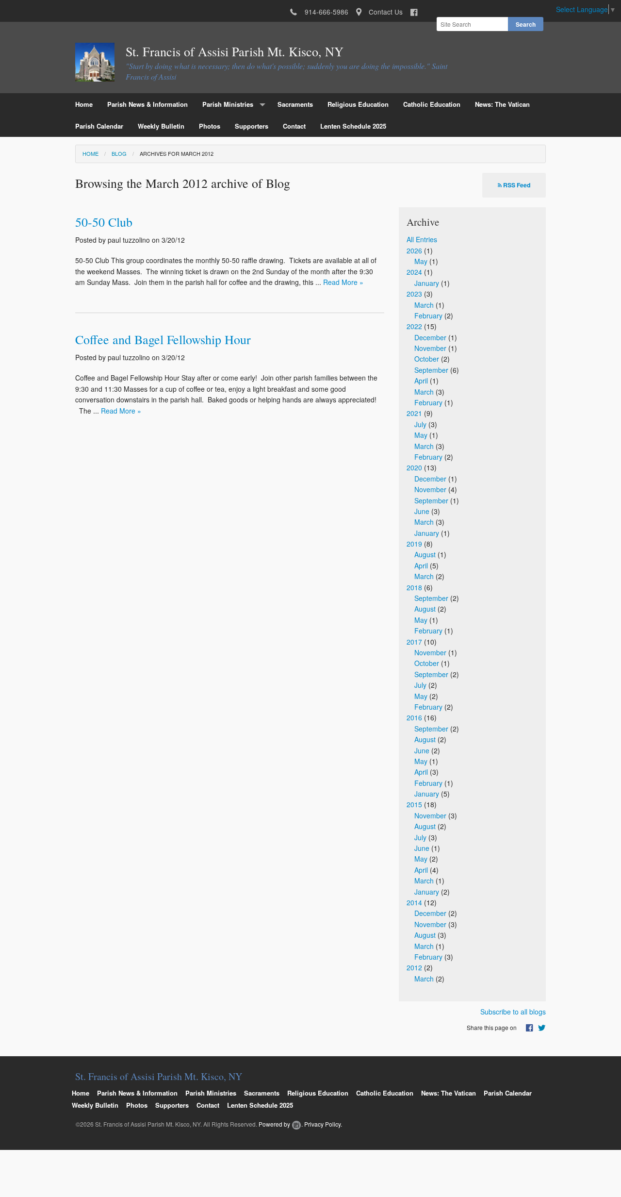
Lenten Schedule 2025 (353, 126)
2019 (414, 544)
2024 (414, 272)
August (425, 554)
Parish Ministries (227, 104)
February (428, 315)
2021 (414, 413)
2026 (414, 250)
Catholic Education (431, 104)
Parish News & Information (147, 104)
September (431, 370)
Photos (209, 126)
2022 (414, 326)
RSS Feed (516, 185)
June (421, 511)
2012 (414, 967)
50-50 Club (103, 222)
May (420, 261)
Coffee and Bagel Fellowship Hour (163, 339)
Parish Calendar (99, 126)
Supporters (251, 126)
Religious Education (358, 104)
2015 (414, 804)
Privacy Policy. (323, 1124)
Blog (119, 153)
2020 (414, 467)
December (430, 337)
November (430, 348)
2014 (414, 902)
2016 (414, 717)
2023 (414, 294)
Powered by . (281, 1124)
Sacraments (295, 104)
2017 (414, 642)
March (424, 305)
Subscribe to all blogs (513, 1011)
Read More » (343, 282)
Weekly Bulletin (161, 126)
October (426, 359)
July (420, 424)
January (426, 283)
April (421, 380)
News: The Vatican (502, 104)
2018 (414, 587)
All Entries (422, 239)
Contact (294, 126)
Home (84, 104)
